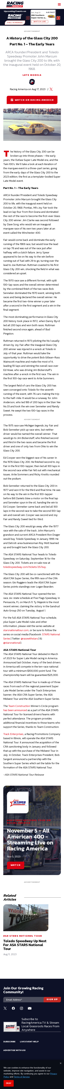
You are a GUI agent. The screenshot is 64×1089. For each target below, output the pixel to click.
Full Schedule (15, 23)
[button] (58, 18)
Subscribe (9, 1041)
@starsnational (11, 643)
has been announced (15, 710)
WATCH (16, 865)
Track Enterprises (13, 734)
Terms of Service (22, 1077)
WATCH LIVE (40, 22)
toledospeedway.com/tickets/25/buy (24, 567)
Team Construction (19, 706)
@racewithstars (29, 638)
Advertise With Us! (14, 1050)
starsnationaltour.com (16, 630)
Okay (8, 1083)
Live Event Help (29, 1041)
